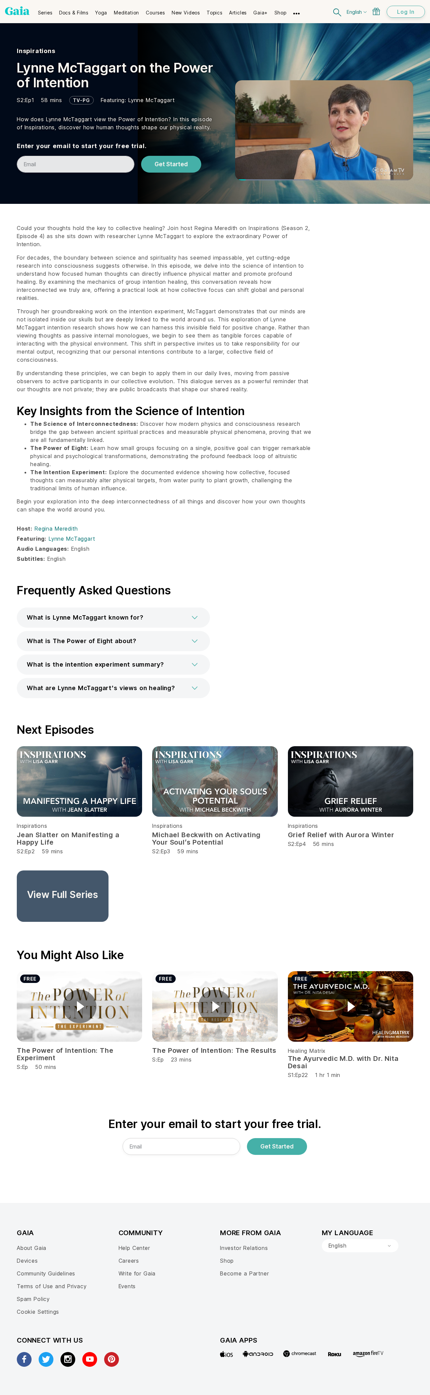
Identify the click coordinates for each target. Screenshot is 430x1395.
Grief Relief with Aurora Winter (341, 835)
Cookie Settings (38, 1311)
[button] (113, 618)
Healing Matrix (307, 1050)
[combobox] (360, 1246)
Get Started (171, 164)
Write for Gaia (137, 1273)
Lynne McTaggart (151, 100)
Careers (129, 1260)
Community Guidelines (46, 1273)
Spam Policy (33, 1299)
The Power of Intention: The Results (214, 1050)
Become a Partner (244, 1273)
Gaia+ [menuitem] (260, 12)
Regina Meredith (56, 528)
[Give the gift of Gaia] (376, 11)
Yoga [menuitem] (101, 12)
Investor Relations (244, 1248)
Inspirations (36, 50)
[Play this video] (79, 1006)
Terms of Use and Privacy (51, 1286)
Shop (227, 1260)
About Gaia (31, 1248)
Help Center (134, 1248)
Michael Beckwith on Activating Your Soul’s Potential (206, 838)
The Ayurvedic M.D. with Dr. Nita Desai (343, 1062)
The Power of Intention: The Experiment (65, 1054)
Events (127, 1286)
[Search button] (337, 11)
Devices (27, 1260)
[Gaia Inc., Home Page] (17, 10)
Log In (406, 11)
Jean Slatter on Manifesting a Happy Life (68, 838)
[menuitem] (45, 10)
